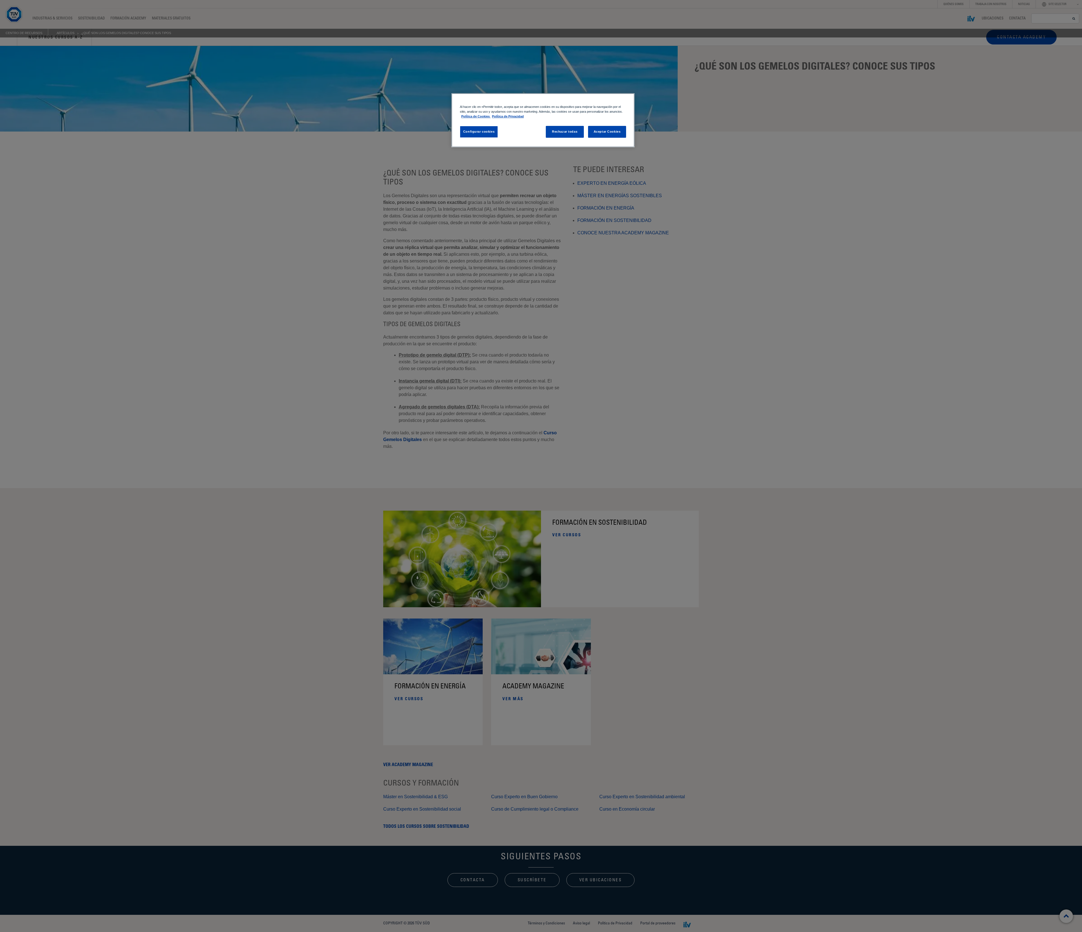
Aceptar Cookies (607, 131)
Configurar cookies (479, 131)
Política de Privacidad (508, 116)
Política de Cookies (476, 116)
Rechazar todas (564, 131)
